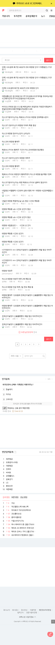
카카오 (7, 394)
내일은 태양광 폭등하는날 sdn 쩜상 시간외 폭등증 (20, 201)
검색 (47, 10)
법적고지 (20, 612)
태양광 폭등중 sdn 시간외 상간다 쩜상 (16, 209)
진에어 (8, 469)
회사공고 (15, 610)
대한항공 (9, 466)
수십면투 (8, 101)
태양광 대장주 (7, 271)
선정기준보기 (15, 452)
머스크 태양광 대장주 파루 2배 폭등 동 (16, 279)
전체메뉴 (52, 10)
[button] (23, 60)
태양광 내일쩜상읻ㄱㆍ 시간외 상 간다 (16, 225)
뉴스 (43, 16)
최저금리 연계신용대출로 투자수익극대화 (27, 403)
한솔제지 (8, 389)
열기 (53, 622)
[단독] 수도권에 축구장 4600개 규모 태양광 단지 (20, 88)
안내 (29, 332)
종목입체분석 (31, 16)
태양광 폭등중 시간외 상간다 (12, 234)
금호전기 (9, 479)
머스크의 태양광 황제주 (11, 142)
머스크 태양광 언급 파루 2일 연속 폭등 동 (17, 287)
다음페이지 (38, 344)
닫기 (51, 3)
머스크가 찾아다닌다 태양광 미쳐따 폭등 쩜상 (19, 125)
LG (7, 483)
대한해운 (9, 489)
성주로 (4, 282)
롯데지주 (9, 486)
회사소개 (6, 610)
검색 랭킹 (6, 497)
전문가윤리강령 (31, 612)
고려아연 (8, 399)
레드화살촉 (9, 72)
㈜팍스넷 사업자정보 (26, 617)
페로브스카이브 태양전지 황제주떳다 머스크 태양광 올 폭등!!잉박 (26, 174)
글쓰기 (48, 60)
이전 (45, 379)
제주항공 (9, 459)
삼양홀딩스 (10, 476)
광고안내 (24, 610)
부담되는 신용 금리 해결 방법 (16, 408)
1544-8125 (18, 411)
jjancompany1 (7, 273)
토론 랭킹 (14, 497)
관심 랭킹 (23, 497)
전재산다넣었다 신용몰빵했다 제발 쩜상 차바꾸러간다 (22, 316)
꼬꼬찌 (7, 120)
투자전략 (17, 16)
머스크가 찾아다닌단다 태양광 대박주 (16, 158)
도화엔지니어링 (12, 462)
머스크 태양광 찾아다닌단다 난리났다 (16, 133)
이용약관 (33, 610)
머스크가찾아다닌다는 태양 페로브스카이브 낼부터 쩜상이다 (24, 182)
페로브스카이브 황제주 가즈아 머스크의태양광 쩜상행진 (23, 150)
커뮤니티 (6, 16)
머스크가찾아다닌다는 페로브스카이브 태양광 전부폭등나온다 (25, 117)
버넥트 (8, 472)
